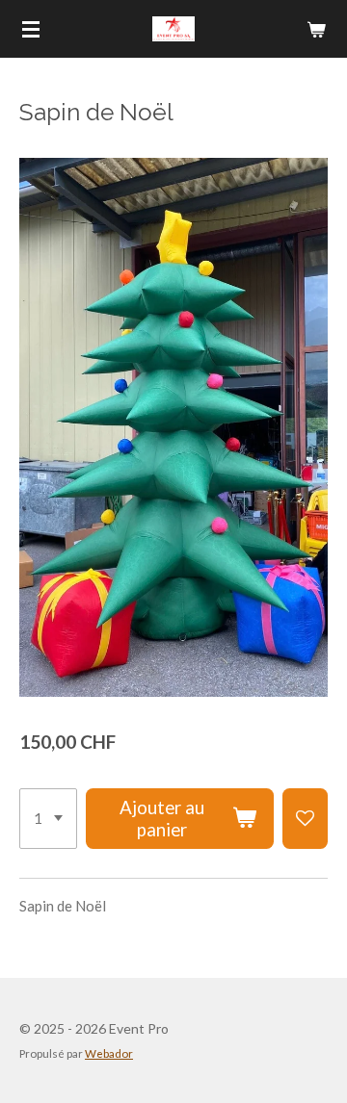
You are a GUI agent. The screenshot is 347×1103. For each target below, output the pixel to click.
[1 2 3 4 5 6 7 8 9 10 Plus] (48, 819)
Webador (109, 1053)
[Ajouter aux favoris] (305, 819)
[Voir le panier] (316, 29)
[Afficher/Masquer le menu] (31, 29)
